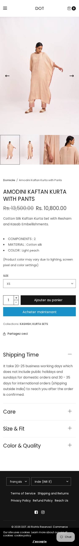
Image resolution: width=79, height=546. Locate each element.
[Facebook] (36, 512)
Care (9, 411)
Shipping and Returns (53, 493)
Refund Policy (43, 500)
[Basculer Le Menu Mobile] (7, 8)
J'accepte (39, 541)
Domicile (9, 180)
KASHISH (25, 324)
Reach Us (61, 500)
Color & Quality (22, 445)
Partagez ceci (18, 334)
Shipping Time (21, 354)
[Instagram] (43, 512)
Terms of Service (23, 493)
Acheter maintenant (40, 312)
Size (6, 275)
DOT (39, 8)
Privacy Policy (21, 500)
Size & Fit (13, 428)
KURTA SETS (40, 324)
